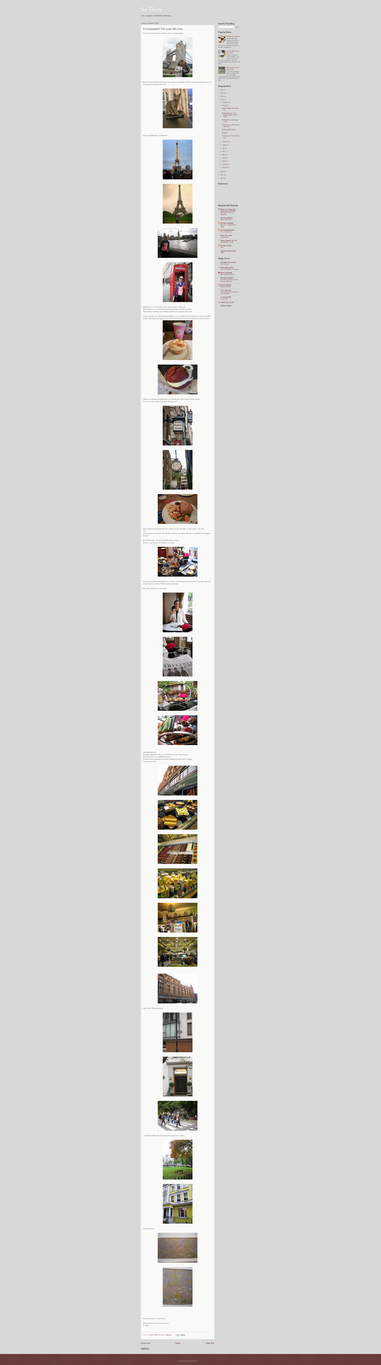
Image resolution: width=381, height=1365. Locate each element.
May (223, 154)
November (225, 102)
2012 (222, 172)
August (224, 145)
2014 (222, 96)
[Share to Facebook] (182, 1335)
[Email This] (177, 1335)
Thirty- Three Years (225, 219)
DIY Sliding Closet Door (227, 274)
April (224, 158)
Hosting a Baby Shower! (229, 129)
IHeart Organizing (226, 273)
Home (177, 1343)
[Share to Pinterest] (184, 1335)
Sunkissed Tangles (226, 306)
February (225, 164)
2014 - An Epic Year (226, 232)
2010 (222, 178)
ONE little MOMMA (227, 278)
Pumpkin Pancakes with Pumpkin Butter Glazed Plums (229, 115)
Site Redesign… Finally (227, 242)
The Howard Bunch (226, 218)
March (224, 161)
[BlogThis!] (179, 1335)
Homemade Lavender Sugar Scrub (233, 68)
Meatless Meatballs (225, 286)
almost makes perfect (227, 267)
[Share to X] (180, 1335)
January (224, 167)
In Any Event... (224, 299)
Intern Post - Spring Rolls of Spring (228, 225)
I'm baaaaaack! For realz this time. (230, 136)
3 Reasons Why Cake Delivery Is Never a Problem (229, 292)
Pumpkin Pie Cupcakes (233, 36)
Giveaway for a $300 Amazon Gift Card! (231, 125)
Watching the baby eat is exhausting (227, 213)
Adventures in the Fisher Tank (228, 252)
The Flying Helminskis (227, 230)
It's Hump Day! (224, 237)
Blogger (199, 1361)
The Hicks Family (225, 246)
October (225, 105)
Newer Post (145, 1343)
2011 (222, 175)
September (225, 141)
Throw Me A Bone (226, 235)
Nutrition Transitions (227, 223)
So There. (152, 9)
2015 (222, 93)
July (223, 148)
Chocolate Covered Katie (228, 262)
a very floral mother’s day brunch (229, 269)
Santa (221, 247)
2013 (222, 99)
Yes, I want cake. (225, 290)
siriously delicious (225, 285)
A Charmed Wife (225, 297)
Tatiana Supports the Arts (228, 240)
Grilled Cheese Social (227, 302)
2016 (222, 90)
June (223, 151)
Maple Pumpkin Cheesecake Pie (230, 109)
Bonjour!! (225, 133)
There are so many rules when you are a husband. (228, 210)
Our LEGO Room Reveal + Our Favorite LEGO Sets (229, 280)
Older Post (210, 1343)
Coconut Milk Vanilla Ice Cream (233, 52)
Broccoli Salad (224, 264)
